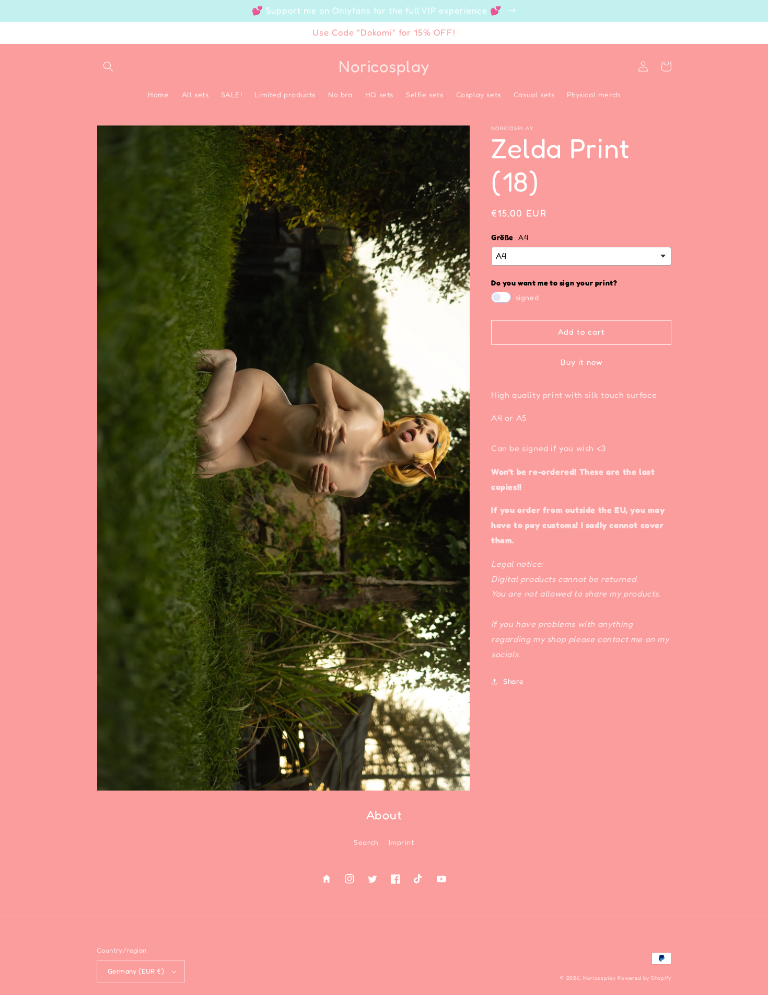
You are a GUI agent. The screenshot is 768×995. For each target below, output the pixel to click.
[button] (108, 66)
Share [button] (513, 681)
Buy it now (581, 362)
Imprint (401, 842)
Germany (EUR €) (136, 971)
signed (527, 297)
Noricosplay (599, 978)
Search (366, 842)
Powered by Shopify (644, 978)
